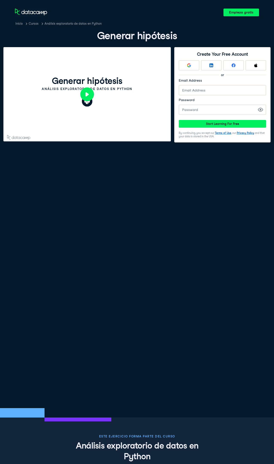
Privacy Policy (245, 133)
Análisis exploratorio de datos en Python (73, 23)
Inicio (19, 23)
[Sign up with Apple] (256, 65)
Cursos (34, 23)
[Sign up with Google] (189, 65)
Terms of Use (223, 133)
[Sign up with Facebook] (233, 65)
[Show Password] (260, 110)
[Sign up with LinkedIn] (211, 65)
